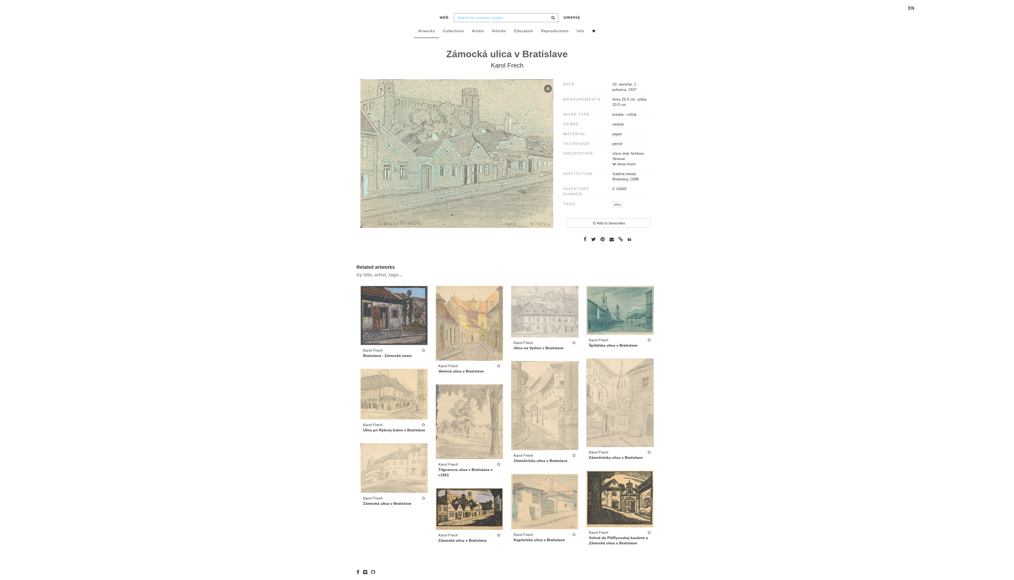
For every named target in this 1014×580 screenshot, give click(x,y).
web (444, 17)
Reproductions (555, 31)
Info (580, 31)
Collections (453, 31)
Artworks (426, 31)
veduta (618, 124)
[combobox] (506, 17)
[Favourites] (594, 31)
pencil (617, 144)
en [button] (911, 8)
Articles (499, 31)
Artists (478, 31)
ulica (617, 204)
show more (626, 164)
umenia (572, 17)
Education (523, 31)
